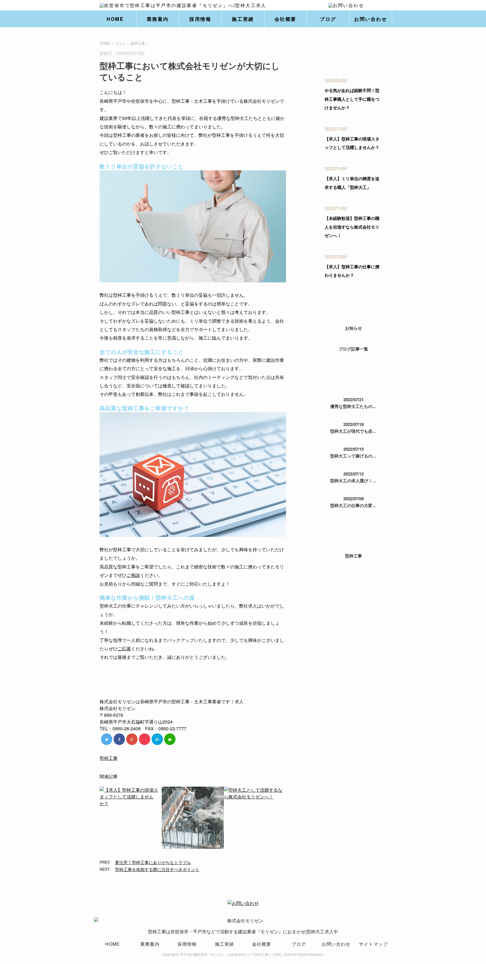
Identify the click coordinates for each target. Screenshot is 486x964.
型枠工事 (137, 43)
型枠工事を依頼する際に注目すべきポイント (157, 869)
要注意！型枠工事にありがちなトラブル (153, 862)
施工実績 (243, 18)
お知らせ (353, 328)
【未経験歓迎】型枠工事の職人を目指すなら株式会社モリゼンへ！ (352, 226)
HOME (115, 18)
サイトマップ (373, 944)
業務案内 (158, 18)
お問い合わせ (370, 18)
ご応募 (124, 648)
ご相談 (133, 575)
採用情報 (200, 18)
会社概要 (285, 18)
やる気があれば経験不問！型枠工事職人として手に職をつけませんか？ (352, 99)
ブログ (328, 18)
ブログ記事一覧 (353, 349)
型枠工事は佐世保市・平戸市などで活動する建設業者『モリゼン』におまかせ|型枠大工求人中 (243, 931)
